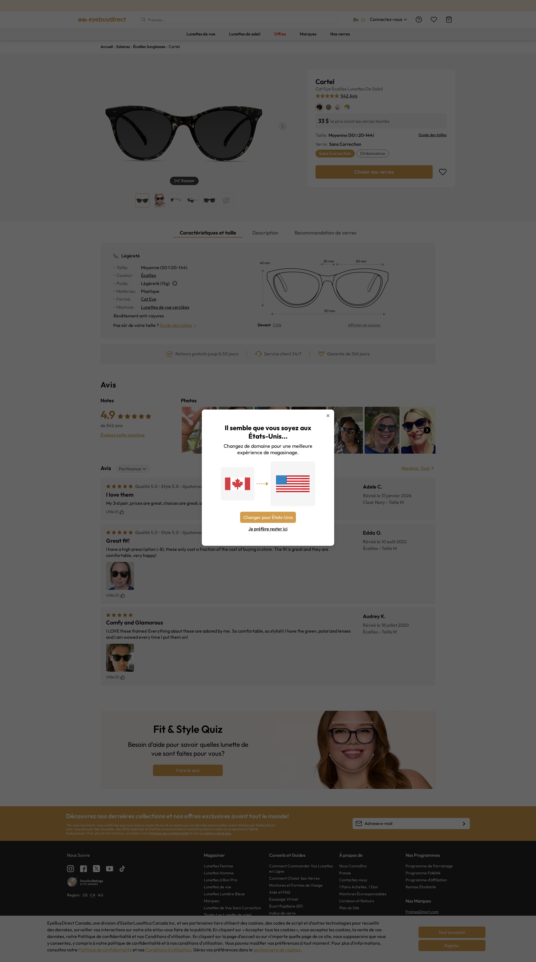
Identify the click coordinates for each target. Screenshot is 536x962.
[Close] (328, 416)
